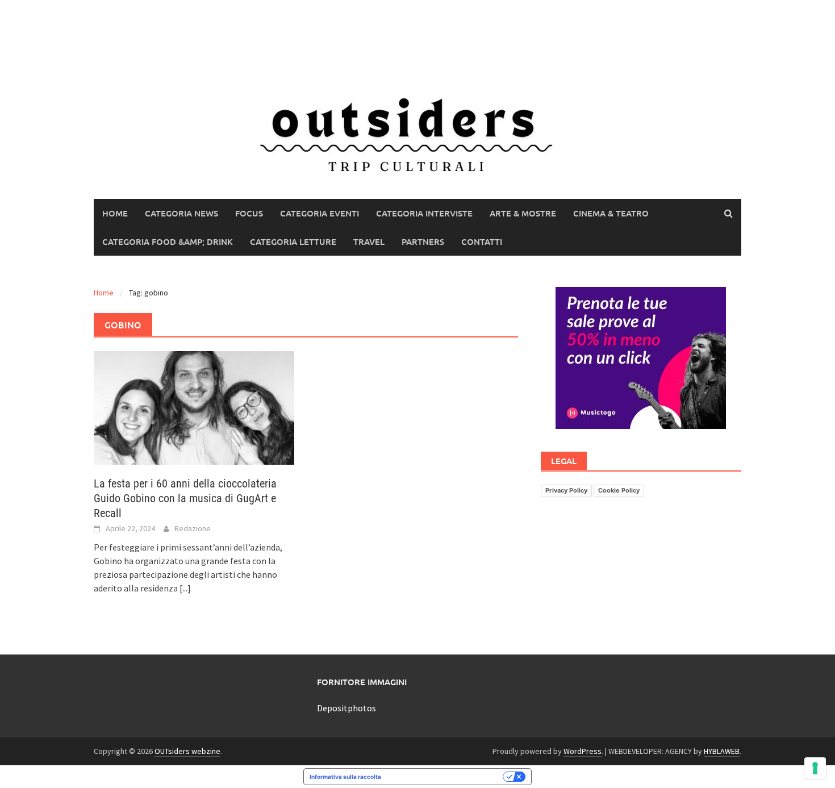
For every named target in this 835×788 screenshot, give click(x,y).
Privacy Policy (566, 490)
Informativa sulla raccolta (345, 776)
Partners (423, 241)
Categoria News (181, 213)
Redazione (192, 528)
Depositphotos (346, 708)
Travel (369, 241)
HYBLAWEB (722, 751)
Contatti (481, 241)
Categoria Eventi (319, 213)
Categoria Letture (293, 241)
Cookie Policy (619, 490)
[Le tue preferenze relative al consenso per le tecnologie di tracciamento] (815, 768)
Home (115, 213)
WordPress (582, 751)
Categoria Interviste (424, 213)
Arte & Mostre (523, 213)
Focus (249, 213)
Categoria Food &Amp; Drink (167, 241)
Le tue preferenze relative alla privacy (445, 776)
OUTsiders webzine (187, 751)
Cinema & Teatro (611, 213)
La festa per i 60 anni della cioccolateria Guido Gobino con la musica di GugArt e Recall (185, 498)
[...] (185, 588)
